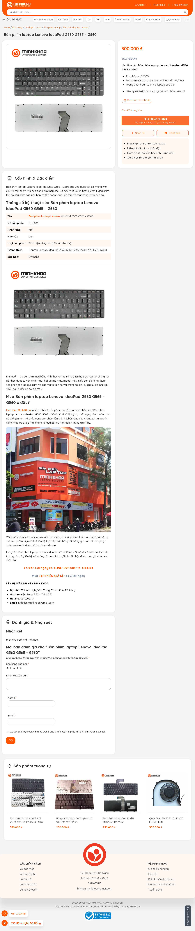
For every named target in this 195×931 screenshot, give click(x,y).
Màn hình (77, 19)
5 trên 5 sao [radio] (21, 668)
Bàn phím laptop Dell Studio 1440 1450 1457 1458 (118, 820)
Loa (187, 19)
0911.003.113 (94, 883)
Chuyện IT (141, 4)
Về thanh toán (28, 884)
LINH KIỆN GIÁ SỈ (51, 576)
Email (12, 715)
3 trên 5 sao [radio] (14, 668)
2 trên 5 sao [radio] (10, 668)
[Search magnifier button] (185, 12)
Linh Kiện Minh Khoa (18, 410)
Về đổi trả (25, 879)
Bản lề (138, 19)
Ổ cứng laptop (122, 19)
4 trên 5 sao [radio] (17, 668)
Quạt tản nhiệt (173, 19)
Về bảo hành (27, 874)
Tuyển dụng (155, 889)
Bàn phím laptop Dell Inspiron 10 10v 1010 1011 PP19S (74, 820)
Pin (97, 19)
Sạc (89, 19)
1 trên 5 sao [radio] (7, 668)
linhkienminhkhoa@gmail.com (94, 888)
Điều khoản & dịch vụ (161, 879)
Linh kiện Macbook (43, 19)
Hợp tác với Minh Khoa (161, 884)
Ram (107, 19)
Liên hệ (152, 874)
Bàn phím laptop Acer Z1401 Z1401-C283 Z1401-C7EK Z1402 (26, 820)
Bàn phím (63, 19)
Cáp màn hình (153, 19)
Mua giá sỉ (159, 4)
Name (12, 697)
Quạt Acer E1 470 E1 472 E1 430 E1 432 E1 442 (166, 820)
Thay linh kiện (180, 4)
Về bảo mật (27, 868)
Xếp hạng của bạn (17, 663)
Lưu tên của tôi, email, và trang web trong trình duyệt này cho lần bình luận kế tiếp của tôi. (57, 731)
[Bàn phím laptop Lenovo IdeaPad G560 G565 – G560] (58, 96)
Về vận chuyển (28, 889)
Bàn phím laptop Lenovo (44, 216)
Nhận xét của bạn (17, 675)
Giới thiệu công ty (158, 868)
